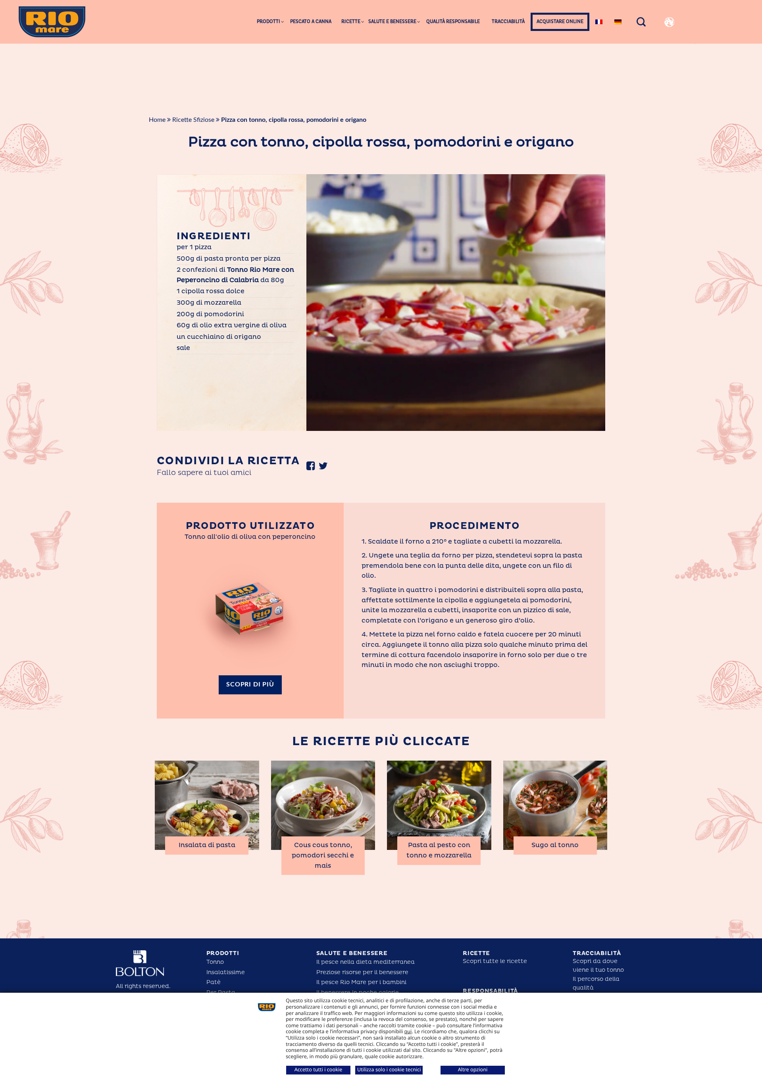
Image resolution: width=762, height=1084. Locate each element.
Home (157, 120)
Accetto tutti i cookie (318, 1069)
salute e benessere (352, 953)
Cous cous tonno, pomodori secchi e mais (323, 855)
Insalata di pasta (207, 845)
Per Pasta (220, 992)
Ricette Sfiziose (193, 120)
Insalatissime (225, 972)
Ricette (476, 953)
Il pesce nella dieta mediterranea (365, 962)
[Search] (641, 21)
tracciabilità (597, 953)
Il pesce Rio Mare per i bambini (361, 982)
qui (408, 1031)
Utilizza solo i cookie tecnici (389, 1069)
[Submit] (740, 51)
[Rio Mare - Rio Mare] (52, 21)
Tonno (215, 962)
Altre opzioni (473, 1069)
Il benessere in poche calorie (357, 992)
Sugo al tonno (555, 845)
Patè (213, 982)
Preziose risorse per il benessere (362, 972)
